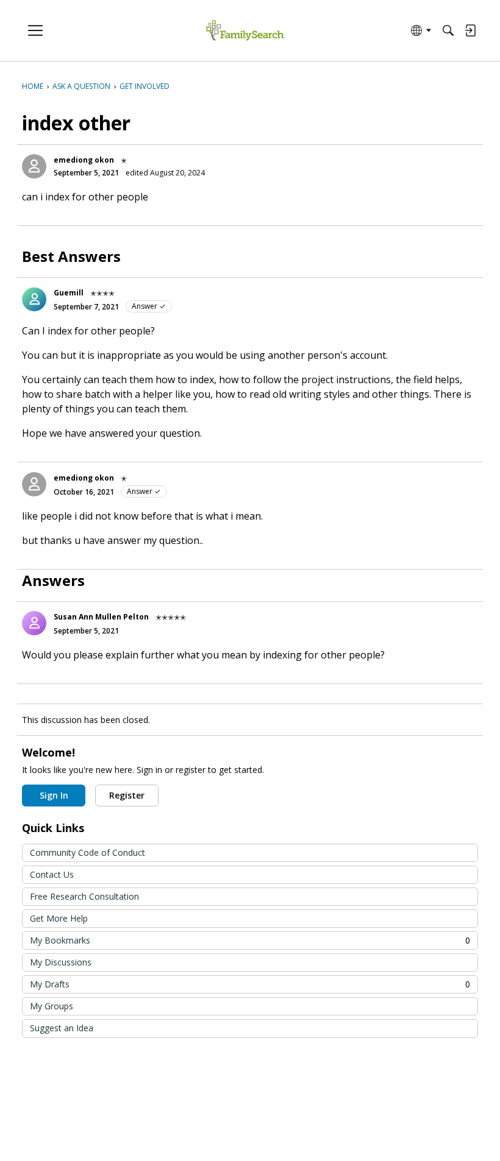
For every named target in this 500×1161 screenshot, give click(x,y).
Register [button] (127, 795)
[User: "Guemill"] (34, 299)
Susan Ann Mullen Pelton (101, 617)
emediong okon (84, 160)
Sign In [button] (54, 795)
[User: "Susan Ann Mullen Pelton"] (34, 623)
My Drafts (250, 984)
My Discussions (60, 962)
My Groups (51, 1006)
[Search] (448, 30)
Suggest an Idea (61, 1028)
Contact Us (52, 874)
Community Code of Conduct (87, 852)
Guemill (69, 293)
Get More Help (59, 918)
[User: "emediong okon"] (34, 166)
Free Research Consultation (84, 896)
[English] (245, 31)
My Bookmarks (250, 940)
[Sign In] (470, 30)
